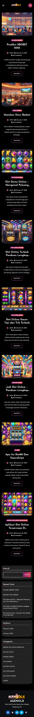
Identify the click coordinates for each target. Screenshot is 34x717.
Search (6, 568)
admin (11, 53)
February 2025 (8, 629)
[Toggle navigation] (3, 5)
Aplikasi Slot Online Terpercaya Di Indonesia (17, 528)
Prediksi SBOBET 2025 (11, 590)
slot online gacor (17, 315)
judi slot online (17, 382)
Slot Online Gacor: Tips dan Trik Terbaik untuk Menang (17, 322)
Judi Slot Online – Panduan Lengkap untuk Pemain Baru (17, 390)
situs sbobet (17, 110)
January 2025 (8, 633)
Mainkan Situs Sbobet (17, 115)
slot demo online (17, 177)
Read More (17, 73)
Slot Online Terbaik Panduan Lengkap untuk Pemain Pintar (17, 255)
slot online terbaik (17, 247)
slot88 (17, 450)
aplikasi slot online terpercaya (17, 520)
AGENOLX (17, 701)
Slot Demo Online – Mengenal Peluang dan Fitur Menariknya (17, 185)
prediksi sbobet (17, 40)
